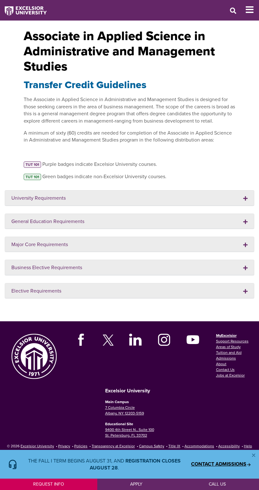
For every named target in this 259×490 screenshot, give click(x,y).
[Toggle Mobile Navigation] (252, 10)
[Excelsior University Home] (23, 8)
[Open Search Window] (233, 10)
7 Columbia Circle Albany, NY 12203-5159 (124, 410)
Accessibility (229, 446)
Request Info (48, 484)
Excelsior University (37, 446)
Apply (136, 484)
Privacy (64, 446)
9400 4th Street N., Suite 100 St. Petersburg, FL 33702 (129, 432)
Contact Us (225, 369)
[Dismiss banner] (253, 455)
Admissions (226, 358)
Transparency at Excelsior (113, 446)
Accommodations (199, 446)
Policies (80, 446)
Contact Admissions (218, 464)
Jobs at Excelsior (230, 375)
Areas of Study (228, 346)
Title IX (174, 446)
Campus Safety (151, 446)
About (221, 363)
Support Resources (232, 341)
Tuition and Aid (229, 352)
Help (248, 446)
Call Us (217, 484)
